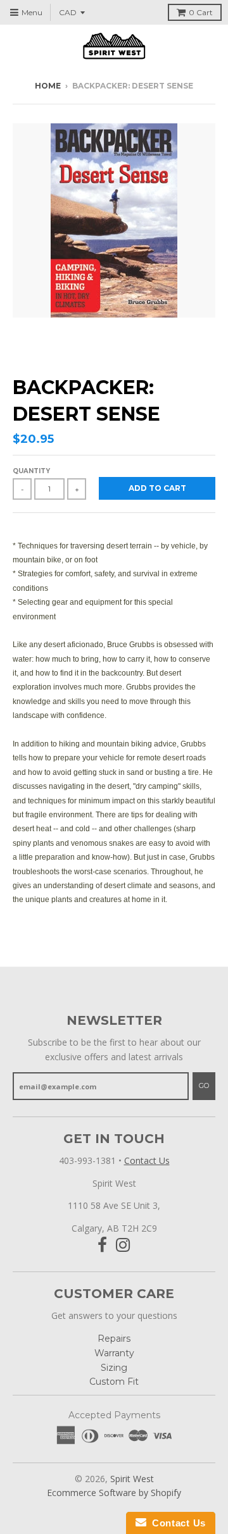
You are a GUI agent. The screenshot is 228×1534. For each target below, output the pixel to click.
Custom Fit (114, 1381)
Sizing (114, 1367)
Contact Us (147, 1160)
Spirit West (132, 1479)
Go (204, 1085)
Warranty (114, 1353)
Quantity (31, 471)
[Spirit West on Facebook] (102, 1245)
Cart (201, 12)
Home (48, 85)
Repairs (114, 1338)
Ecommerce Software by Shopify (114, 1493)
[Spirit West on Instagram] (123, 1245)
